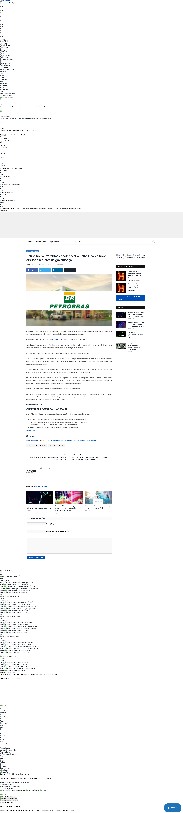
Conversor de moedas (6, 59)
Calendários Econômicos (7, 93)
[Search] (153, 241)
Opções (2, 29)
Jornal (2, 760)
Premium (17, 135)
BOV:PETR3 (56, 340)
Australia (3, 152)
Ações (66, 242)
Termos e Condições (45, 778)
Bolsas (2, 87)
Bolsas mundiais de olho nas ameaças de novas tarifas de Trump (136, 285)
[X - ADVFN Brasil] (13, 790)
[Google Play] (4, 772)
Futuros (2, 77)
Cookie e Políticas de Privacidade (10, 786)
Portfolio (2, 13)
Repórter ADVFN (39, 264)
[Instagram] (4, 790)
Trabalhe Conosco (5, 738)
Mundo (2, 15)
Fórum (2, 9)
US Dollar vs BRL (19, 184)
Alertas (2, 53)
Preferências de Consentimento (9, 754)
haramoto (130, 280)
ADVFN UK (4, 148)
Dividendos (3, 33)
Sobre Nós (3, 736)
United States (5, 146)
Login (18, 678)
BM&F (2, 81)
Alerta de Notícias (5, 45)
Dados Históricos (5, 63)
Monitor (2, 5)
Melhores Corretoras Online (8, 750)
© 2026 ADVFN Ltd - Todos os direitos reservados (14, 782)
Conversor (3, 766)
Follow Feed (3, 51)
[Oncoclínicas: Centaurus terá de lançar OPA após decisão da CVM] (98, 497)
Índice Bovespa (18, 168)
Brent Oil (12, 200)
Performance (4, 37)
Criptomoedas (54, 242)
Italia (2, 160)
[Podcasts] (43, 790)
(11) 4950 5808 (4, 139)
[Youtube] (37, 790)
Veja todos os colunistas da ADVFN (129, 298)
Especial (89, 242)
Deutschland (4, 158)
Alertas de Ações (5, 55)
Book (1, 7)
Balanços (3, 31)
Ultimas (61, 445)
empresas (43, 445)
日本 (2, 164)
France (3, 156)
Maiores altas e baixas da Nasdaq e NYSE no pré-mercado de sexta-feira (136, 314)
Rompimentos (4, 67)
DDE (1, 61)
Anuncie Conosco (5, 748)
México (3, 162)
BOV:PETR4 (65, 340)
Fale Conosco (4, 143)
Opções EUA (3, 83)
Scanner (2, 17)
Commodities (4, 85)
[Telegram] (30, 790)
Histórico (2, 35)
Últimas (30, 242)
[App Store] (4, 770)
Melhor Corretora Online (7, 69)
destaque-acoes (32, 445)
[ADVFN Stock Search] (0, 3)
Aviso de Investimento (6, 788)
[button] (8, 798)
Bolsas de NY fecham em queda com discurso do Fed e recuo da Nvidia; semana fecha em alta (67, 508)
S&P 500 (12, 176)
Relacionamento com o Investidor (10, 740)
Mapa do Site (4, 744)
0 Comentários (59, 264)
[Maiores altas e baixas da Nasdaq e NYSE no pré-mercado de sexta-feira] (39, 497)
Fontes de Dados (5, 752)
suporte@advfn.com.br (7, 141)
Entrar (2, 135)
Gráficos (2, 27)
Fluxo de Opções (5, 65)
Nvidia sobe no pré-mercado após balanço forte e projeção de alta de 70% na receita (136, 335)
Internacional (41, 242)
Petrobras (52, 445)
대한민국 (3, 166)
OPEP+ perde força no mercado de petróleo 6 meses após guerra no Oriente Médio (135, 346)
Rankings (3, 11)
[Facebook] (22, 790)
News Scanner (4, 43)
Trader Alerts (4, 57)
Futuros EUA (3, 79)
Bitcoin (11, 192)
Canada (3, 154)
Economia (77, 242)
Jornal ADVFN (4, 41)
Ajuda (2, 742)
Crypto (2, 75)
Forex (1, 73)
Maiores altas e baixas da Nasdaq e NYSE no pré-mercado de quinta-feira (136, 324)
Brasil (2, 150)
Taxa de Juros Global (6, 95)
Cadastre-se (3, 210)
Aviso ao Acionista (32, 251)
